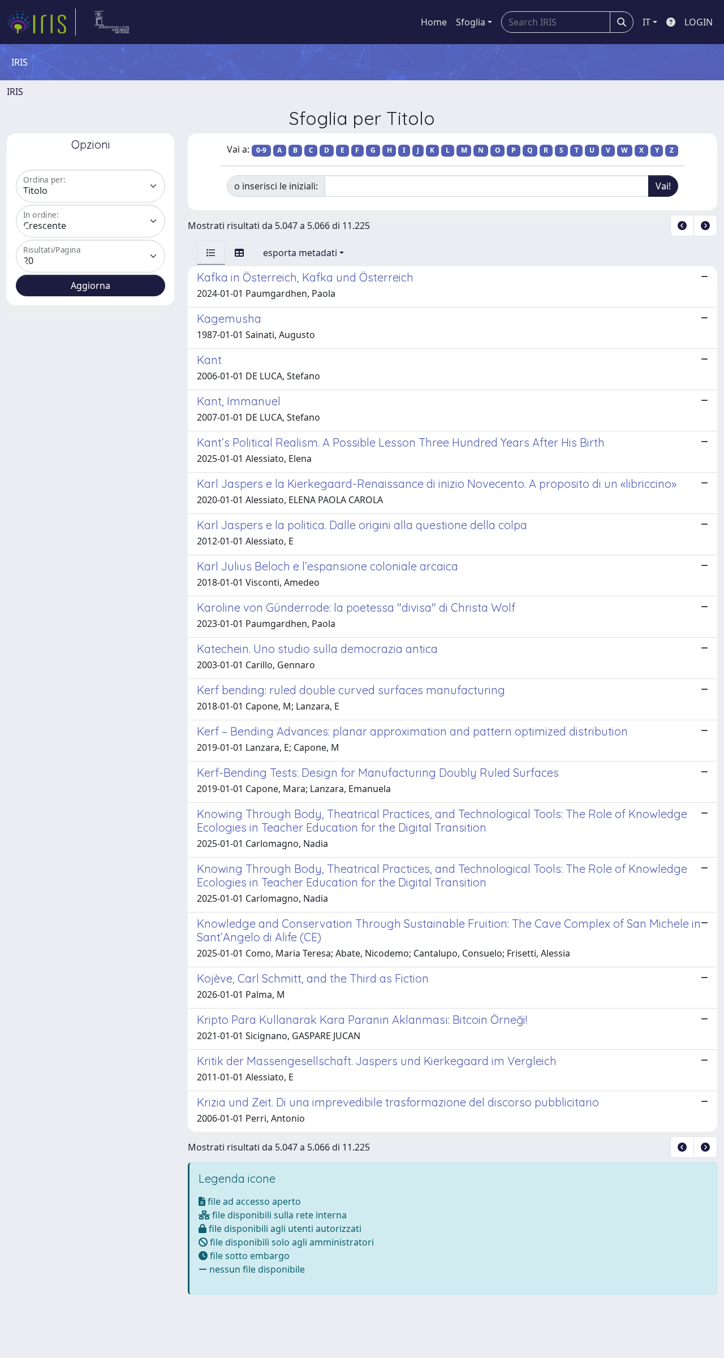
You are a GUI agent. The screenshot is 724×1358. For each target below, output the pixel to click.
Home (434, 22)
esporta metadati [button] (300, 252)
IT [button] (646, 22)
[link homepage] (41, 22)
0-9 (261, 150)
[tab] (211, 253)
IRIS (15, 91)
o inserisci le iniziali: (276, 186)
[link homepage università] (112, 22)
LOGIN (698, 22)
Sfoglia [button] (470, 22)
